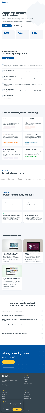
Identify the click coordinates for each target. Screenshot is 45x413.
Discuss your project (7, 58)
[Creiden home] (5, 2)
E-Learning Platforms (28, 383)
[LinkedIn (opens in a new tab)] (3, 385)
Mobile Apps (26, 379)
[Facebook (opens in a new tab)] (5, 385)
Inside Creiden (4, 392)
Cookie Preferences (27, 398)
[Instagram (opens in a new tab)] (11, 385)
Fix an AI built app (8, 366)
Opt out (7, 409)
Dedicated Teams (27, 387)
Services (3, 7)
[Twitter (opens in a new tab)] (8, 385)
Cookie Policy (26, 396)
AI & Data (25, 381)
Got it (17, 409)
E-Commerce (26, 385)
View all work (39, 236)
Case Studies (4, 394)
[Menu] (42, 2)
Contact (3, 398)
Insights (3, 396)
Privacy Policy (26, 392)
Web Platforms (26, 377)
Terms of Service (27, 394)
